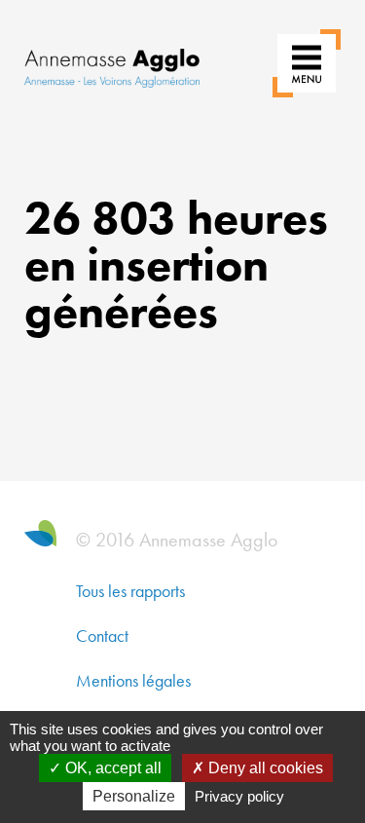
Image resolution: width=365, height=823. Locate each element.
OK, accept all (111, 768)
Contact (102, 635)
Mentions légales (133, 680)
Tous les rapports (130, 591)
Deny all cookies (263, 768)
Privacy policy (239, 796)
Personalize (133, 796)
